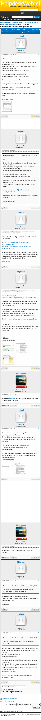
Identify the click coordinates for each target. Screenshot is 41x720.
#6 (38, 428)
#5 (38, 394)
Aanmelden (8, 19)
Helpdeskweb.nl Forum (8, 22)
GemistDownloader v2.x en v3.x (29, 22)
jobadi (21, 36)
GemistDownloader (8, 24)
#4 (38, 290)
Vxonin (21, 213)
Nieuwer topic (17, 692)
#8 (38, 580)
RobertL (21, 132)
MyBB (13, 714)
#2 (38, 150)
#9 (38, 632)
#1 (38, 54)
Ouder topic (7, 692)
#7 (38, 546)
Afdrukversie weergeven (10, 698)
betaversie (11, 398)
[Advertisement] (20, 124)
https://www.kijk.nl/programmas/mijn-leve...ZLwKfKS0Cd (19, 298)
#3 (38, 231)
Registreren (18, 19)
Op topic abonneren (8, 701)
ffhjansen (21, 272)
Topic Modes (36, 29)
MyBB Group (8, 715)
